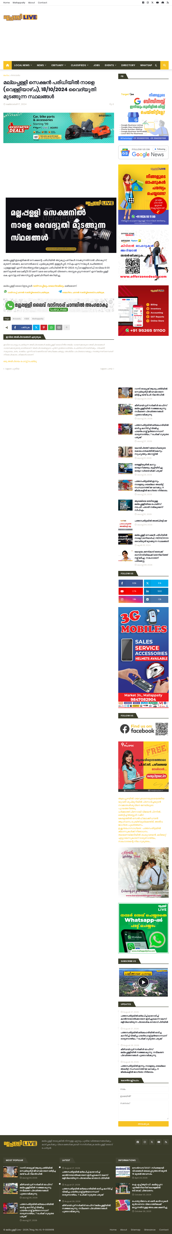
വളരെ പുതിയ (12, 368)
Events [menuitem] (109, 65)
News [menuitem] (40, 65)
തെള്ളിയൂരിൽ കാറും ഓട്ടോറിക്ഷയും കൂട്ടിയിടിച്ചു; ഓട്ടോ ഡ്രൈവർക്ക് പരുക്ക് (149, 467)
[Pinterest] (43, 327)
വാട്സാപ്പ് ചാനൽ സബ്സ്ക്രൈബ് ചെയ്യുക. (28, 292)
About (31, 2)
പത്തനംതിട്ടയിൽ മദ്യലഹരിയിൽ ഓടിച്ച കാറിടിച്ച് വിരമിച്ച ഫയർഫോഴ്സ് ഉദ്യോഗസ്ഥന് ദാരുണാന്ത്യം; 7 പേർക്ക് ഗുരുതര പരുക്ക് (152, 431)
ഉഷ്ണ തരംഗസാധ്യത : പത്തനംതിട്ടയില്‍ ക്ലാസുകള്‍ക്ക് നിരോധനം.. (139, 830)
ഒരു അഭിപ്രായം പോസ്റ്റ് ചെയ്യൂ (20, 361)
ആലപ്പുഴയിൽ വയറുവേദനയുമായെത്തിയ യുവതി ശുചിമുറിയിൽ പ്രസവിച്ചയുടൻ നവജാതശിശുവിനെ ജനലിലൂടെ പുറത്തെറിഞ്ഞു (141, 803)
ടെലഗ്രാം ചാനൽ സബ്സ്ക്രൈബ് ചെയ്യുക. (83, 292)
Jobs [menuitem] (96, 65)
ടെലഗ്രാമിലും (56, 286)
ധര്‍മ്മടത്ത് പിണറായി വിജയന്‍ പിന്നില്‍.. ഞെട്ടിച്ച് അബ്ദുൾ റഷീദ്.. (139, 813)
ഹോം (6, 75)
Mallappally (19, 2)
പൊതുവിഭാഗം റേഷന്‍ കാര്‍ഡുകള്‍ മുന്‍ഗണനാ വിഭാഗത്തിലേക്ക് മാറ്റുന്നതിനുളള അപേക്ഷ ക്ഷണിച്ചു (150, 1204)
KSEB (27, 318)
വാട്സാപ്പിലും (40, 286)
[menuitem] (7, 65)
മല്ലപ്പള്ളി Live (13, 1229)
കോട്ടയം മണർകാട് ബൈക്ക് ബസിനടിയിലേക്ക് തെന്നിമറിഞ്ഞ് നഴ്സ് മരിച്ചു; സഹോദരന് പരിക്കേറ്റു (151, 556)
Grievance (150, 1229)
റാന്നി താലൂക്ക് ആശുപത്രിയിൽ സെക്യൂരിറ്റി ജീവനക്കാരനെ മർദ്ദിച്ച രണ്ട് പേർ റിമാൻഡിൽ (151, 391)
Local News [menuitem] (22, 65)
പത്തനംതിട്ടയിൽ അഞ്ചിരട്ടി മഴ (151, 520)
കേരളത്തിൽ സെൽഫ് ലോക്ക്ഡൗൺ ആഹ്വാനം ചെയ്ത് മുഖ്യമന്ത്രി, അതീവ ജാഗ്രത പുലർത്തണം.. (140, 822)
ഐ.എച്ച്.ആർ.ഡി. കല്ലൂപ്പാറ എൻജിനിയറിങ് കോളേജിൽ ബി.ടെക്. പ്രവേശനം (147, 1187)
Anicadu (15, 75)
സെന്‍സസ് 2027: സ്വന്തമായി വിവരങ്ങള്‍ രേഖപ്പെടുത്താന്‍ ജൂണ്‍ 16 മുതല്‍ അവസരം (149, 1170)
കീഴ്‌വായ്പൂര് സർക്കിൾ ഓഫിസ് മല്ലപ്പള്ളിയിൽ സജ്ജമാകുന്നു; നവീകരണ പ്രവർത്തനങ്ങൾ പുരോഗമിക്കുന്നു (151, 410)
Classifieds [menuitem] (78, 65)
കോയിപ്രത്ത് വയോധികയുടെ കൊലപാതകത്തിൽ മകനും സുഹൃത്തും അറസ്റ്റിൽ (150, 451)
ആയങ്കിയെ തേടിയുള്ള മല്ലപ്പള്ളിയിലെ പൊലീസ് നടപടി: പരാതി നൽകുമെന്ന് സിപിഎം (149, 506)
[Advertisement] (107, 33)
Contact (42, 2)
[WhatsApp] (51, 327)
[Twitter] (36, 327)
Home (6, 2)
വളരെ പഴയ (106, 368)
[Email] (59, 327)
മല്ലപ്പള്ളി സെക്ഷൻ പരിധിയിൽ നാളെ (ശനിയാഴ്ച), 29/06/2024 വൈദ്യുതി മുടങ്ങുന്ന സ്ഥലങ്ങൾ (152, 538)
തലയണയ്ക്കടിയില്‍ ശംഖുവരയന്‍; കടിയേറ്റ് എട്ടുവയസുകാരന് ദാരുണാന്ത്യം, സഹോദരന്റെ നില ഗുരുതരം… (142, 838)
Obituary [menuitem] (57, 65)
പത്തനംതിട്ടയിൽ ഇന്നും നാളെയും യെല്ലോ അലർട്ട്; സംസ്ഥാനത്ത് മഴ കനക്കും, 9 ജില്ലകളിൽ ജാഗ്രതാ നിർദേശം (151, 486)
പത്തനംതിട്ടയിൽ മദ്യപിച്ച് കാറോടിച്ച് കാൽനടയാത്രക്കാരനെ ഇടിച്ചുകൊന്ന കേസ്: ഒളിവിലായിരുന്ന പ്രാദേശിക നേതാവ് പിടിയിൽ (144, 1018)
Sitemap (135, 1229)
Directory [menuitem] (128, 65)
